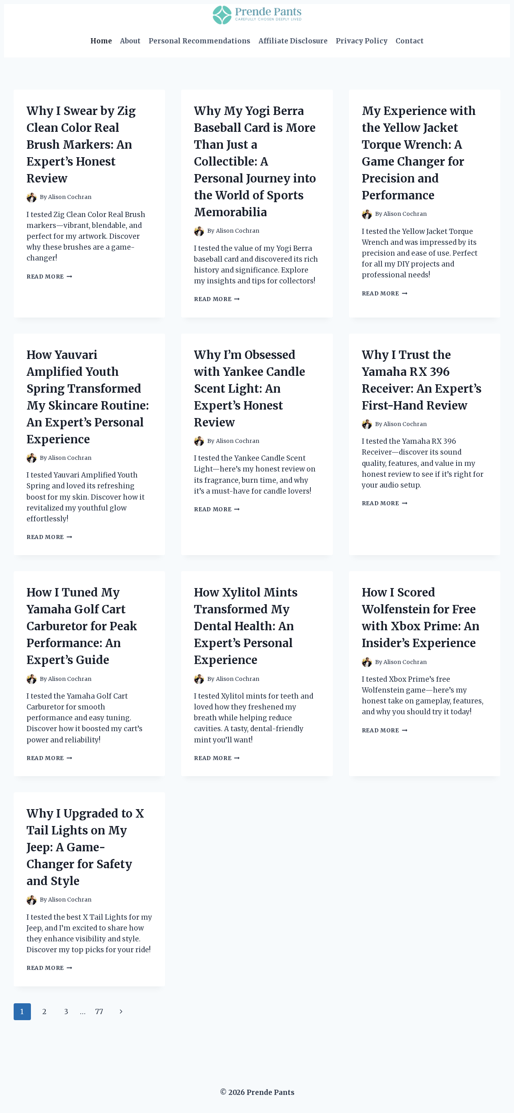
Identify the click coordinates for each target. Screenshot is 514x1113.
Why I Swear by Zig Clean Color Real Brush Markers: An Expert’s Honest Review (81, 145)
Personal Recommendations (199, 41)
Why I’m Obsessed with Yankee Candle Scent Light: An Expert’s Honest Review (249, 389)
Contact (410, 41)
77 (99, 1011)
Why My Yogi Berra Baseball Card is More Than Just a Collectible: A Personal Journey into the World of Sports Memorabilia (255, 161)
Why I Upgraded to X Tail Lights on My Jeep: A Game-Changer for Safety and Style (85, 847)
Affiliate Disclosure (293, 41)
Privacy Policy (362, 41)
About (130, 41)
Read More (49, 276)
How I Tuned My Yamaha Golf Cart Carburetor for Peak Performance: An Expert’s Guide (82, 626)
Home (101, 41)
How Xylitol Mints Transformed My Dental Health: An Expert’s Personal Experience (246, 626)
